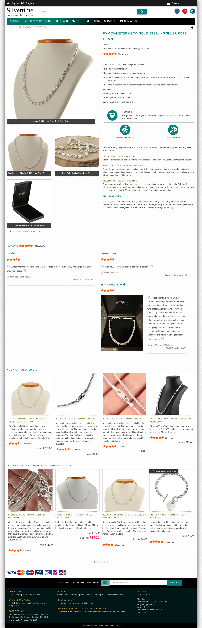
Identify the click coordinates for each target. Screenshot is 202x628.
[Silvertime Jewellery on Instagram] (192, 11)
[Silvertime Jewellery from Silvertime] (21, 12)
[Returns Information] (173, 130)
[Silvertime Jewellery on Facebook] (177, 11)
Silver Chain (42, 27)
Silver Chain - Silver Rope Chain (120, 181)
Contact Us (143, 591)
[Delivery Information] (125, 130)
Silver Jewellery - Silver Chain (119, 156)
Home (9, 27)
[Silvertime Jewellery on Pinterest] (184, 11)
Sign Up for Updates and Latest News (79, 583)
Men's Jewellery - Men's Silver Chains (123, 166)
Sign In (15, 3)
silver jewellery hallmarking (161, 207)
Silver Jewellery (24, 27)
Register (30, 3)
